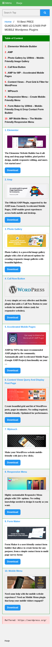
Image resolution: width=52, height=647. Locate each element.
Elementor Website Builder (22, 46)
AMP (10, 52)
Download (12, 170)
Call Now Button (16, 67)
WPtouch (12, 91)
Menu (8, 3)
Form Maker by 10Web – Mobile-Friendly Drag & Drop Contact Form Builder (24, 109)
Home (8, 21)
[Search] (45, 12)
